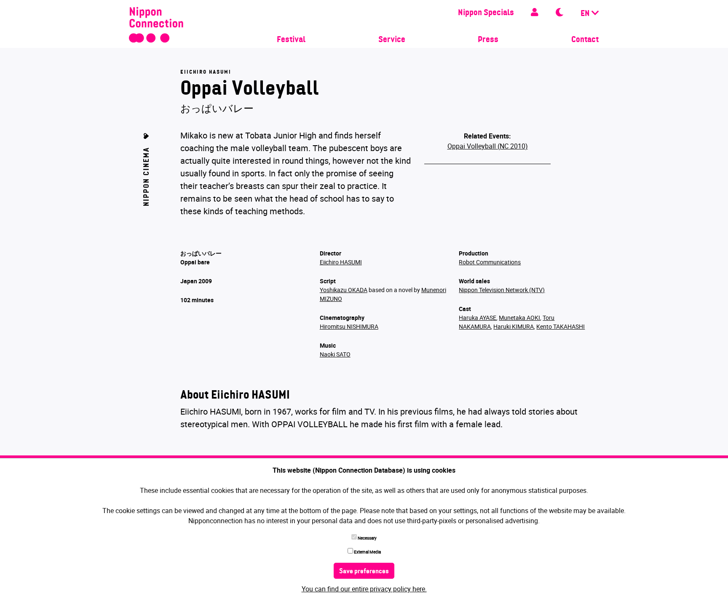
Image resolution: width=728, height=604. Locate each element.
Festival (291, 40)
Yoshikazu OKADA (343, 290)
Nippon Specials (486, 13)
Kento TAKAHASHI (560, 326)
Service (391, 40)
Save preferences (364, 571)
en (586, 14)
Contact (585, 40)
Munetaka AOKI (519, 318)
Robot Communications (490, 262)
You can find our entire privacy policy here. (364, 588)
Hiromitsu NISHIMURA (349, 326)
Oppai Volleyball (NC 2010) (487, 146)
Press (488, 40)
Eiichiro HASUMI (341, 262)
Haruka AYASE (477, 318)
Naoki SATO (335, 354)
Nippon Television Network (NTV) (502, 290)
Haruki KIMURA (513, 326)
